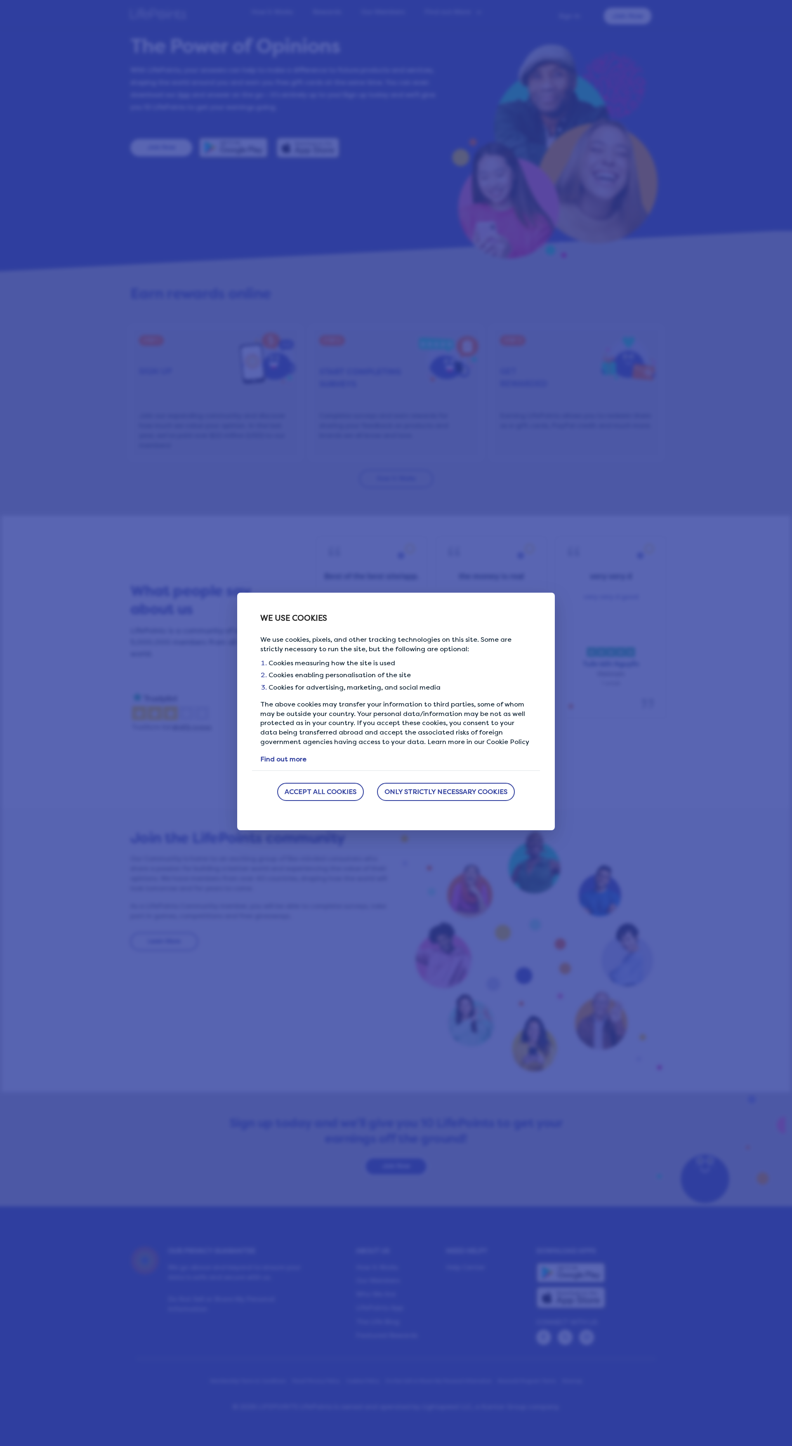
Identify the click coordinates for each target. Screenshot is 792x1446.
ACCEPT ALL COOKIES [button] (320, 792)
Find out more (283, 759)
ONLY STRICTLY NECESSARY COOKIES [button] (445, 792)
